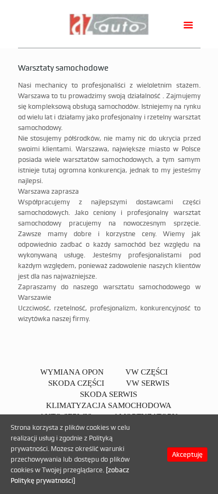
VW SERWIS (147, 383)
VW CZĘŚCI (146, 372)
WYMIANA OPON (72, 372)
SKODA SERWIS (108, 394)
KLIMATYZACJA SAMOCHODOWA (108, 405)
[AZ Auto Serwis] (109, 24)
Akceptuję (187, 454)
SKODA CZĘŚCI (76, 383)
